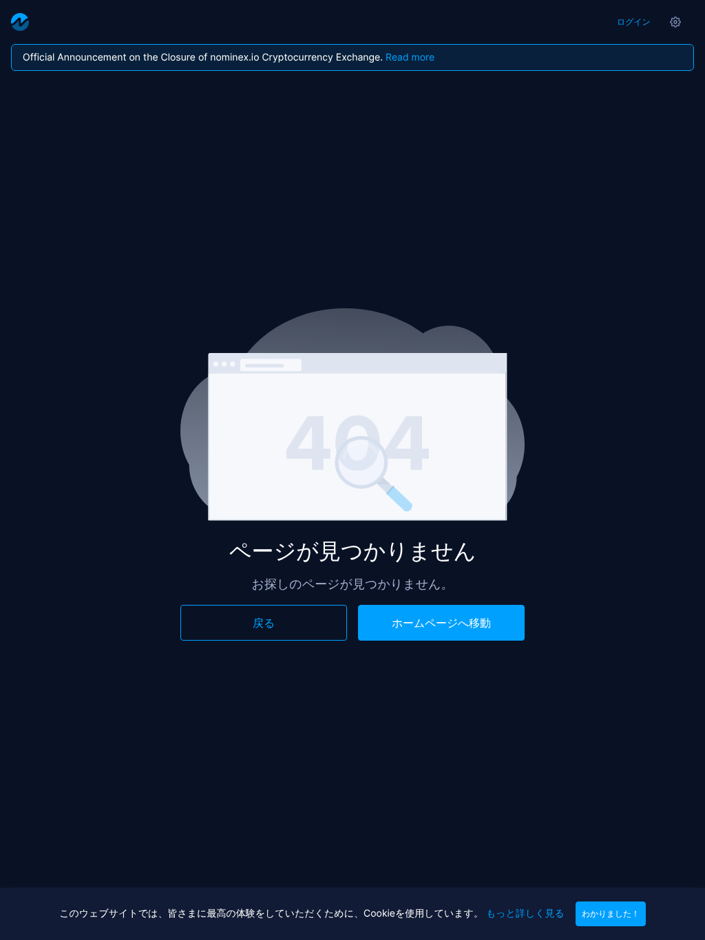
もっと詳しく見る (525, 913)
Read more (410, 57)
